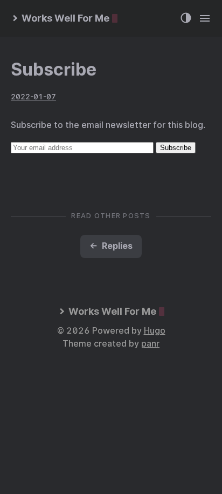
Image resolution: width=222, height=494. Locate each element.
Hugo (154, 331)
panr (150, 344)
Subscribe (53, 69)
